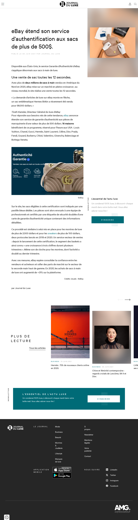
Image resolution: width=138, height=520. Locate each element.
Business (59, 432)
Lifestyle (58, 453)
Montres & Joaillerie (58, 445)
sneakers (52, 233)
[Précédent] (120, 299)
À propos (87, 428)
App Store (61, 470)
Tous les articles (37, 347)
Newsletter (88, 434)
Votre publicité (87, 449)
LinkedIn (113, 469)
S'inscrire (107, 219)
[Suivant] (127, 299)
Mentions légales (88, 441)
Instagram (114, 480)
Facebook (114, 485)
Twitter (113, 475)
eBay (66, 115)
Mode (57, 426)
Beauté (58, 437)
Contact (87, 456)
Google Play (61, 475)
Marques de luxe (58, 460)
